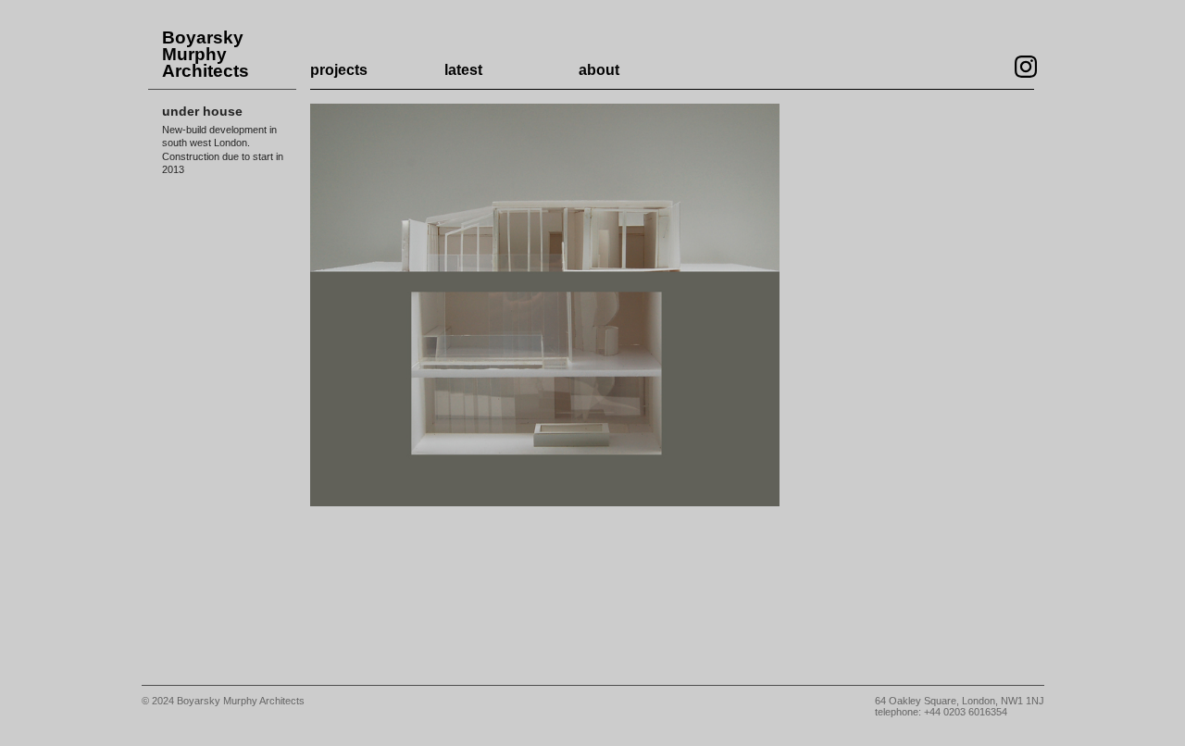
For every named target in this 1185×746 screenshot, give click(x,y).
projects (339, 70)
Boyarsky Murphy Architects (205, 55)
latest (463, 70)
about (599, 70)
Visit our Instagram (1026, 67)
